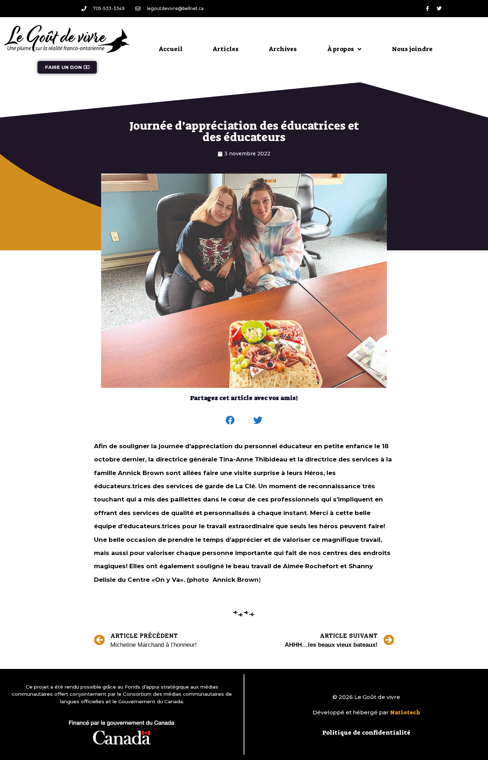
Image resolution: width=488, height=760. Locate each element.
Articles (226, 49)
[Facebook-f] (427, 9)
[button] (230, 420)
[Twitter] (439, 9)
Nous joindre (412, 49)
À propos (340, 49)
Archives (283, 49)
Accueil (171, 49)
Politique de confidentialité (366, 732)
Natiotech (405, 712)
